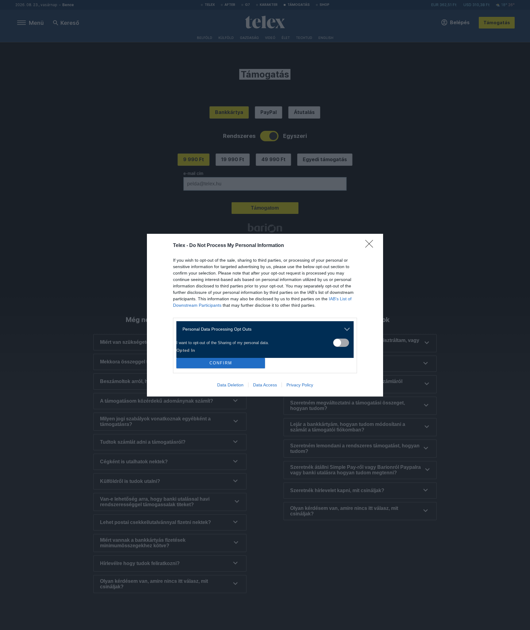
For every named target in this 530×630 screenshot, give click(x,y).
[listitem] (262, 329)
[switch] (341, 343)
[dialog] (265, 315)
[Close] (371, 246)
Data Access (265, 384)
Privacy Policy (299, 384)
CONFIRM (220, 363)
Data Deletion (230, 384)
